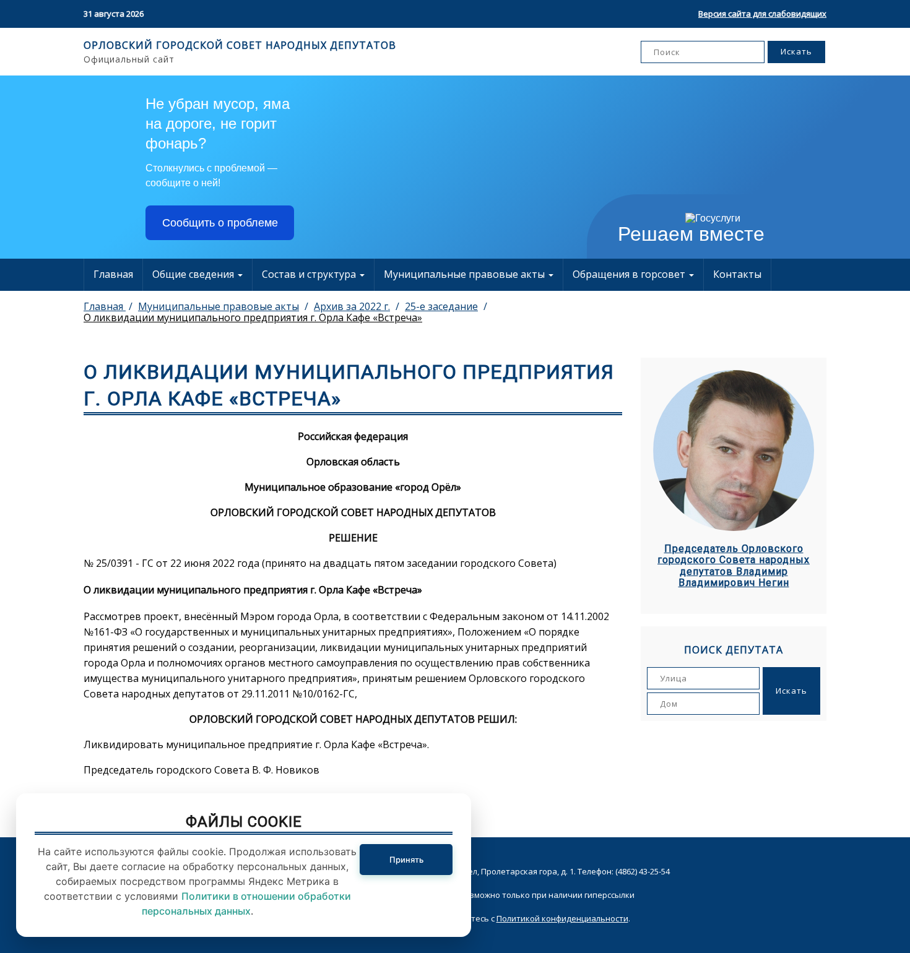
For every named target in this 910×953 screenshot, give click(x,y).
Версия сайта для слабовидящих (762, 13)
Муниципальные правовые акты (465, 274)
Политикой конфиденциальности (562, 918)
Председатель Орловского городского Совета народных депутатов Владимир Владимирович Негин (733, 566)
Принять (406, 860)
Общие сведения (194, 274)
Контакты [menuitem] (737, 274)
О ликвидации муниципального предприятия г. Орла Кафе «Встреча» (253, 317)
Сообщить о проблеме (220, 223)
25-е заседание (441, 306)
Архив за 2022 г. (352, 306)
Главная (113, 274)
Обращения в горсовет (630, 274)
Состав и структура (310, 274)
